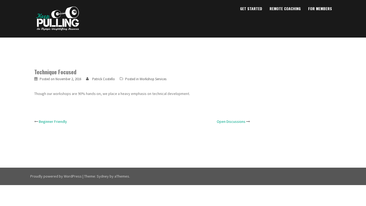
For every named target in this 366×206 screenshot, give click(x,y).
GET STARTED (251, 8)
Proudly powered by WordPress (56, 176)
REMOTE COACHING (285, 8)
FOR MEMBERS (320, 8)
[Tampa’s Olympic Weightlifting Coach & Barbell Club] (57, 18)
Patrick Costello (103, 79)
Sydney (103, 176)
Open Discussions (231, 121)
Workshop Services (153, 79)
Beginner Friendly (53, 121)
